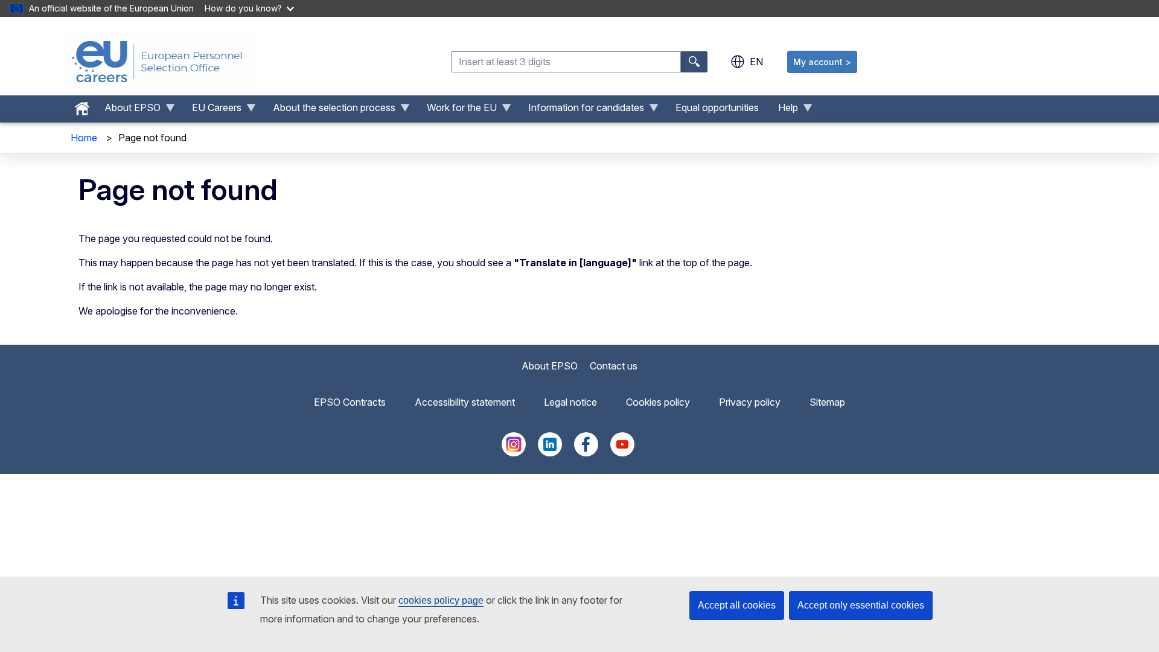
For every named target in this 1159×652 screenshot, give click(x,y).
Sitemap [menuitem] (827, 402)
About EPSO (550, 366)
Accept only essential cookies (860, 605)
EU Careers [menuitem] (211, 110)
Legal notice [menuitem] (570, 402)
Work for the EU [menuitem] (457, 110)
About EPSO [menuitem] (128, 110)
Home (84, 137)
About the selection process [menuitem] (329, 110)
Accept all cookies (737, 605)
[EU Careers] (157, 61)
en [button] (756, 62)
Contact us (613, 366)
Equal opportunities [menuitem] (717, 107)
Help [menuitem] (783, 110)
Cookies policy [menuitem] (658, 402)
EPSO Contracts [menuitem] (350, 402)
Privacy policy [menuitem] (750, 402)
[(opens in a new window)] (514, 453)
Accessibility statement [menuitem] (465, 402)
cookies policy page (441, 600)
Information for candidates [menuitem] (581, 110)
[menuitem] (82, 105)
